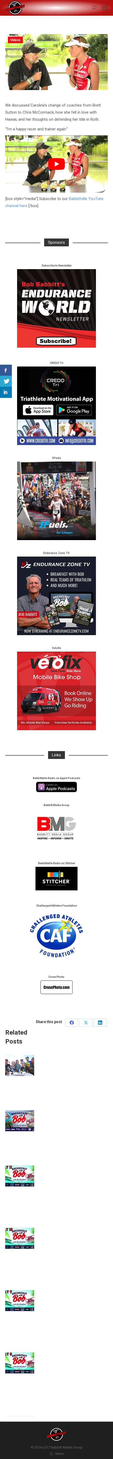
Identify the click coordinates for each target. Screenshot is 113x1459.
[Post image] (19, 1065)
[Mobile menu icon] (104, 8)
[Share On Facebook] (6, 370)
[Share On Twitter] (6, 381)
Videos (15, 40)
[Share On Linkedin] (6, 392)
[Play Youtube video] (56, 164)
